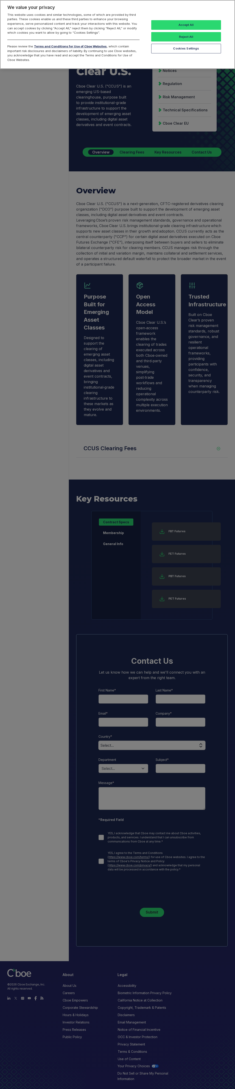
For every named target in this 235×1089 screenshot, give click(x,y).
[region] (117, 34)
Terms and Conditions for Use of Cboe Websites (70, 46)
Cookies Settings (186, 48)
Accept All (186, 25)
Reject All (186, 36)
